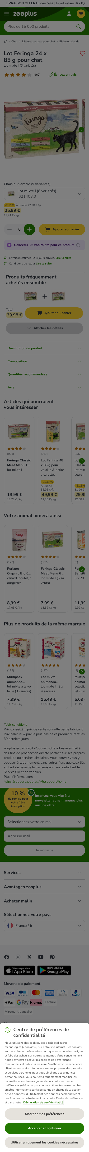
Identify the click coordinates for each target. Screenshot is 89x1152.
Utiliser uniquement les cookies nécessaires (45, 1142)
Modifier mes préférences (44, 1114)
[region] (44, 1087)
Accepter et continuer (44, 1128)
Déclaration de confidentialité (43, 1102)
